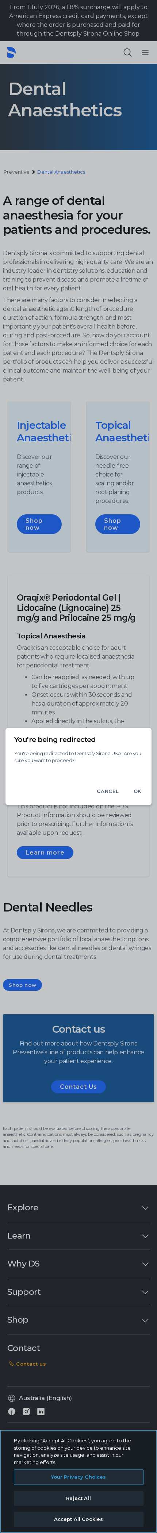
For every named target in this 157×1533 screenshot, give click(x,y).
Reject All (78, 1498)
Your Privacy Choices (78, 1477)
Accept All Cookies (78, 1519)
